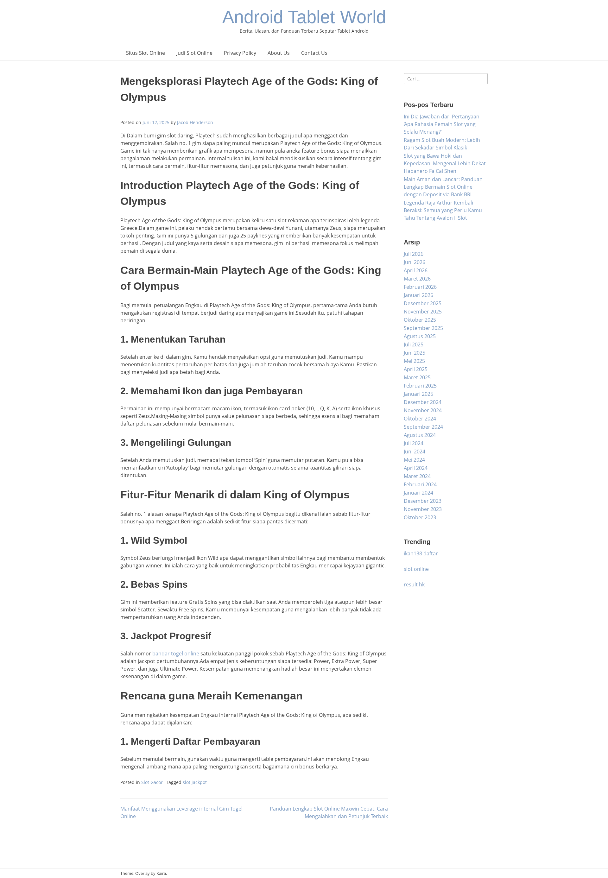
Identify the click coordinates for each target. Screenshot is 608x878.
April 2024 (416, 467)
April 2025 (416, 369)
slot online (416, 568)
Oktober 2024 (420, 418)
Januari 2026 (418, 295)
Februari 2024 (420, 484)
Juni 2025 (414, 352)
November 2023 (423, 509)
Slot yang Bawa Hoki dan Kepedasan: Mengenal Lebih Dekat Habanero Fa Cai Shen (445, 163)
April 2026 (416, 270)
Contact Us (314, 52)
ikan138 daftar (421, 553)
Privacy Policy (240, 52)
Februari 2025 (420, 385)
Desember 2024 (422, 402)
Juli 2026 (413, 253)
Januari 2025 (418, 393)
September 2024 (423, 426)
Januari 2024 (418, 492)
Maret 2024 (417, 476)
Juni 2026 (414, 262)
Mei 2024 (414, 459)
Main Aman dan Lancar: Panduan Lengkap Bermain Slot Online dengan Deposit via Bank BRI (443, 187)
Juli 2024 (413, 443)
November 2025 (423, 311)
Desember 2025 (422, 303)
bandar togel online (175, 653)
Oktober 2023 (420, 517)
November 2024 (423, 410)
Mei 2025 (414, 360)
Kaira (161, 873)
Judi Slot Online (194, 52)
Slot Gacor (152, 782)
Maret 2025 (417, 377)
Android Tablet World (304, 17)
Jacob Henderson (195, 122)
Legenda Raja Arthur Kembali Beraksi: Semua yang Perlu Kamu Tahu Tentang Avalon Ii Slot (443, 210)
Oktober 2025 (420, 319)
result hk (414, 584)
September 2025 (423, 328)
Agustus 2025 (420, 336)
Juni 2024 (414, 451)
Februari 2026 (420, 286)
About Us (279, 52)
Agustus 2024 (420, 435)
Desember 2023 (422, 500)
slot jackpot (195, 782)
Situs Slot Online (145, 52)
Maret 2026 (417, 278)
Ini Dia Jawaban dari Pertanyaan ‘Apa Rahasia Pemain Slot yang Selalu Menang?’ (441, 124)
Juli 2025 (413, 344)
